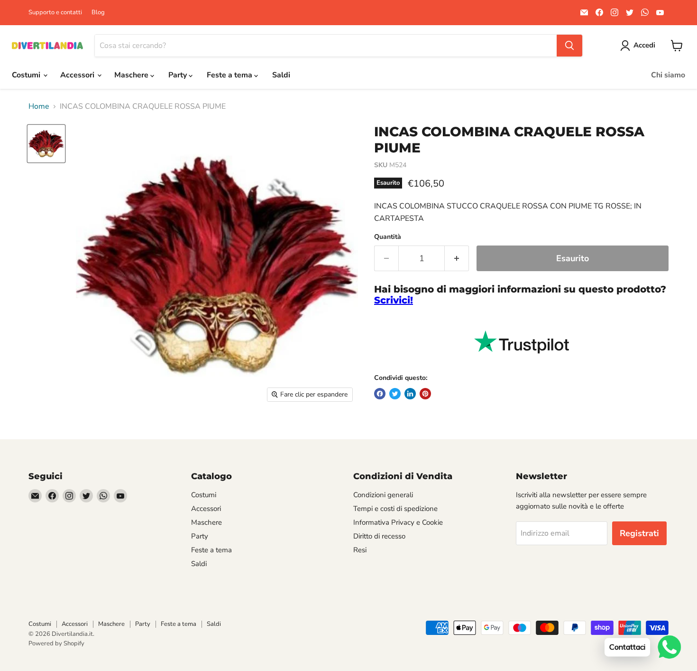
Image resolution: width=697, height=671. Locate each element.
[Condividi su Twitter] (395, 393)
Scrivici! (393, 300)
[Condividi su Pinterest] (425, 393)
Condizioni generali (383, 495)
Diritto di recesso (379, 536)
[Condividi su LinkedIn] (410, 393)
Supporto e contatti (55, 12)
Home (38, 106)
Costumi (27, 75)
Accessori (78, 75)
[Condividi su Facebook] (379, 393)
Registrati (639, 533)
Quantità (387, 237)
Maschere (132, 75)
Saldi (281, 75)
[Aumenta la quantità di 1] (457, 259)
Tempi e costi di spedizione (395, 508)
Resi (360, 550)
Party (178, 75)
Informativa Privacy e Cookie (398, 522)
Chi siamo (668, 75)
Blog (98, 12)
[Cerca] (569, 46)
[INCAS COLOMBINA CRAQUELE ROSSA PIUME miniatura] (46, 143)
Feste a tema (230, 75)
